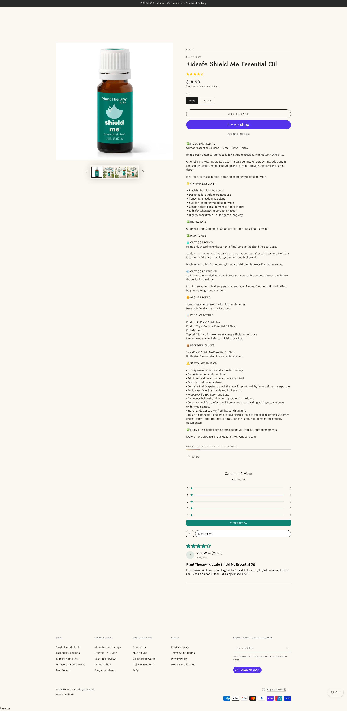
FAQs (136, 670)
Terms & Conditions (183, 653)
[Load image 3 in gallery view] (120, 172)
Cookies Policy (180, 647)
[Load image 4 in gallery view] (132, 172)
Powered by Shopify (65, 694)
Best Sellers (63, 670)
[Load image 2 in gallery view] (108, 172)
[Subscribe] (289, 648)
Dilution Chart (102, 664)
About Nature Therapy (107, 647)
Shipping (190, 86)
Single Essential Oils (68, 647)
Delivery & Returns (144, 664)
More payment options (239, 133)
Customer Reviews (105, 659)
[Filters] (190, 533)
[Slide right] (143, 172)
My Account (140, 653)
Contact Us (139, 647)
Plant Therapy (194, 57)
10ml (193, 101)
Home (189, 49)
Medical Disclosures (183, 664)
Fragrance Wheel (104, 670)
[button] (195, 74)
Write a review (238, 523)
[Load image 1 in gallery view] (96, 172)
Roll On (208, 101)
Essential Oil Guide (105, 653)
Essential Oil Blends (68, 653)
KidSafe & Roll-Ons (233, 436)
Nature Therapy (70, 689)
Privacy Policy (179, 659)
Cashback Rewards (144, 659)
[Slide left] (86, 172)
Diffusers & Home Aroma (70, 664)
